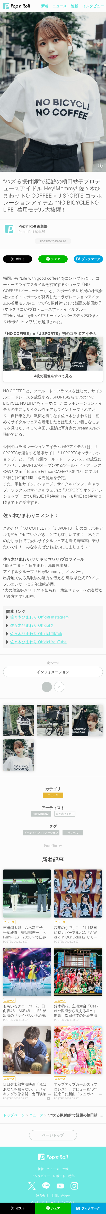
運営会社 (42, 1195)
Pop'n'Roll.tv (53, 846)
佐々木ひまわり (65, 813)
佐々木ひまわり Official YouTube (38, 641)
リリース (73, 832)
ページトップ (53, 1135)
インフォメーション (53, 672)
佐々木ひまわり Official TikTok (36, 633)
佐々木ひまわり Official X (31, 625)
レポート (59, 1176)
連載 (74, 6)
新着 (44, 6)
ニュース (59, 6)
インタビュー (93, 6)
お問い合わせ (60, 1195)
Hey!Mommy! (41, 813)
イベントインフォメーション (41, 832)
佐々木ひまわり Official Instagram (39, 617)
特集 (71, 1176)
